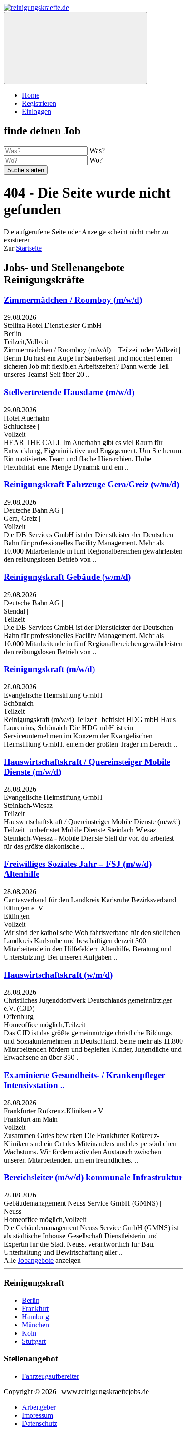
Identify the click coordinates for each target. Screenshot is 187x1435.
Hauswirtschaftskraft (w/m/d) (58, 975)
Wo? (96, 160)
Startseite (29, 248)
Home (30, 95)
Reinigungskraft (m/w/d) (49, 669)
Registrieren (39, 103)
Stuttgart (34, 1341)
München (35, 1325)
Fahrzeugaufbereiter (50, 1376)
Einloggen (36, 111)
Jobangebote (36, 1260)
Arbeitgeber (39, 1407)
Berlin (30, 1300)
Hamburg (35, 1317)
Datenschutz (39, 1423)
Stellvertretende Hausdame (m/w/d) (69, 392)
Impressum (37, 1415)
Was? (97, 150)
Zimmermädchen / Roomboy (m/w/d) (73, 300)
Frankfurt (35, 1308)
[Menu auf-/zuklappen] (75, 48)
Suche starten (25, 170)
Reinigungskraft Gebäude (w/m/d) (67, 577)
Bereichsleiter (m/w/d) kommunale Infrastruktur (93, 1177)
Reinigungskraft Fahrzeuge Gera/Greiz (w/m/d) (91, 484)
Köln (29, 1333)
